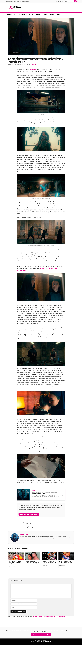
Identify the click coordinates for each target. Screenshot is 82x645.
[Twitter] (55, 1)
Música (46, 14)
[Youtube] (60, 1)
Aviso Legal (33, 641)
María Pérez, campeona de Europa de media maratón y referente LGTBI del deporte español (15, 563)
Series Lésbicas (11, 14)
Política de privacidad (46, 641)
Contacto (16, 1)
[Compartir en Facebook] (27, 523)
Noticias (52, 14)
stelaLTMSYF (24, 534)
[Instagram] (56, 1)
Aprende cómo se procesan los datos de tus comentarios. (49, 616)
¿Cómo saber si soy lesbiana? (41, 640)
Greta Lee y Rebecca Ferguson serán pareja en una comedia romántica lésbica (32, 563)
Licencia (38, 641)
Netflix (30, 527)
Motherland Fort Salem (51, 251)
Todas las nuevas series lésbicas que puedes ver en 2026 (49, 563)
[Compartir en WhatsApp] (31, 523)
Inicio (9, 55)
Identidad (59, 14)
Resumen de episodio (14, 52)
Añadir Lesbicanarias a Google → (41, 634)
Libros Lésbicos (36, 14)
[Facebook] (58, 1)
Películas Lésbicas (23, 14)
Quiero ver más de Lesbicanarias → (29, 514)
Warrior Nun (33, 69)
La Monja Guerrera (23, 527)
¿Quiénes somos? (9, 1)
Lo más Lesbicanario (24, 1)
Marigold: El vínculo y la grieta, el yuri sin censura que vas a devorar (65, 563)
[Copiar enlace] (34, 523)
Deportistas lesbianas (14, 553)
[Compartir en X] (24, 523)
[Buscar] (75, 1)
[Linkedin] (62, 1)
